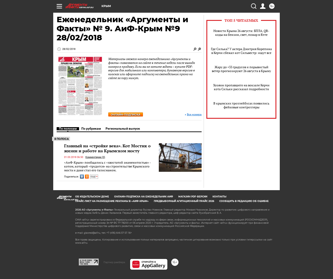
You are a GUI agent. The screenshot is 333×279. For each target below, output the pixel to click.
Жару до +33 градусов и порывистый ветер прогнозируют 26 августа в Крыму (241, 69)
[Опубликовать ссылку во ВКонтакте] (82, 177)
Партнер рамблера (114, 262)
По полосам (68, 128)
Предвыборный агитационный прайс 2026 (184, 201)
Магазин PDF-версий (192, 196)
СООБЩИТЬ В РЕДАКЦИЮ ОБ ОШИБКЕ (244, 201)
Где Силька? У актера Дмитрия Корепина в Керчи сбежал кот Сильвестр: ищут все (241, 51)
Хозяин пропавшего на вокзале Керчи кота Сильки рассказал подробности (241, 87)
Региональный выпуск (123, 128)
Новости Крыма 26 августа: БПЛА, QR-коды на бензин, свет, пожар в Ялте (241, 32)
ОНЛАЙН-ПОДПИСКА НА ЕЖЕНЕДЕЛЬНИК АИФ (143, 196)
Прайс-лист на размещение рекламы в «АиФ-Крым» (112, 201)
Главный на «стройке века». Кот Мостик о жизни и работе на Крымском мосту (107, 148)
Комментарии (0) (95, 157)
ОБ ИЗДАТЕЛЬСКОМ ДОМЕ (92, 196)
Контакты (219, 196)
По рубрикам (91, 128)
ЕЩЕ (94, 176)
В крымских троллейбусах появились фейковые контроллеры (241, 105)
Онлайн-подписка (125, 114)
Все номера (194, 114)
